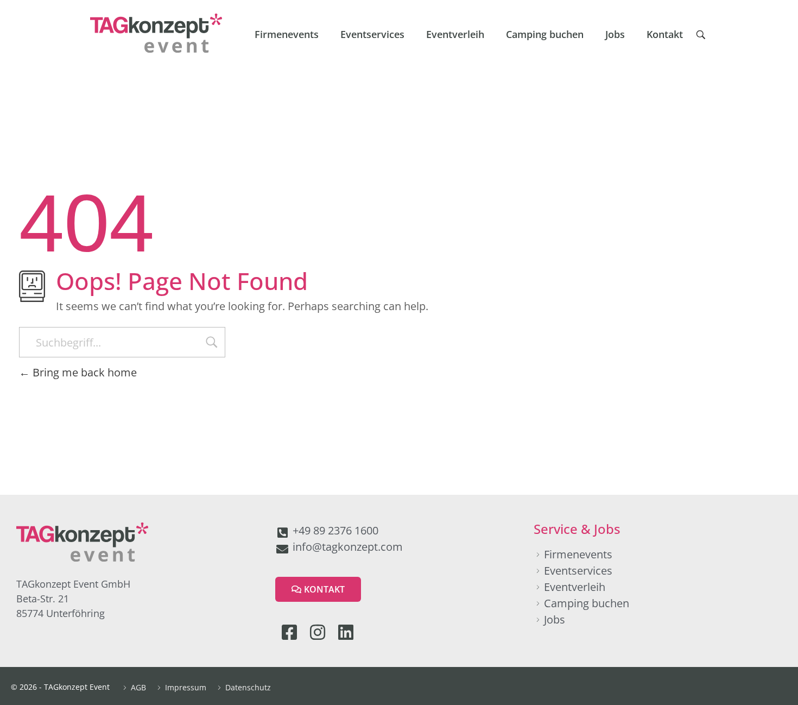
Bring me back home (83, 372)
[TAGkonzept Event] (156, 33)
